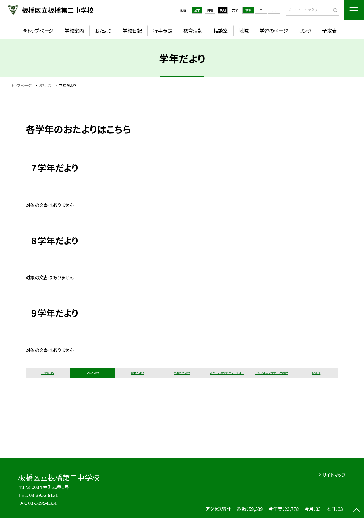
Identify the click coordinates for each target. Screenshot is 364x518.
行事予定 (162, 30)
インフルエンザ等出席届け (271, 373)
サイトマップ (334, 474)
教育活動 (192, 30)
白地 (210, 10)
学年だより (92, 373)
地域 (244, 30)
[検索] (334, 10)
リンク (305, 30)
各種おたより (182, 373)
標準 (248, 10)
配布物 (316, 373)
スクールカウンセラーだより (227, 373)
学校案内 (74, 30)
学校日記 (132, 30)
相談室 (220, 30)
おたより (103, 30)
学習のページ (273, 30)
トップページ (40, 30)
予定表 (329, 30)
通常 (197, 10)
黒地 (223, 10)
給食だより (137, 373)
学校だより (47, 373)
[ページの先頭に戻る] (356, 510)
